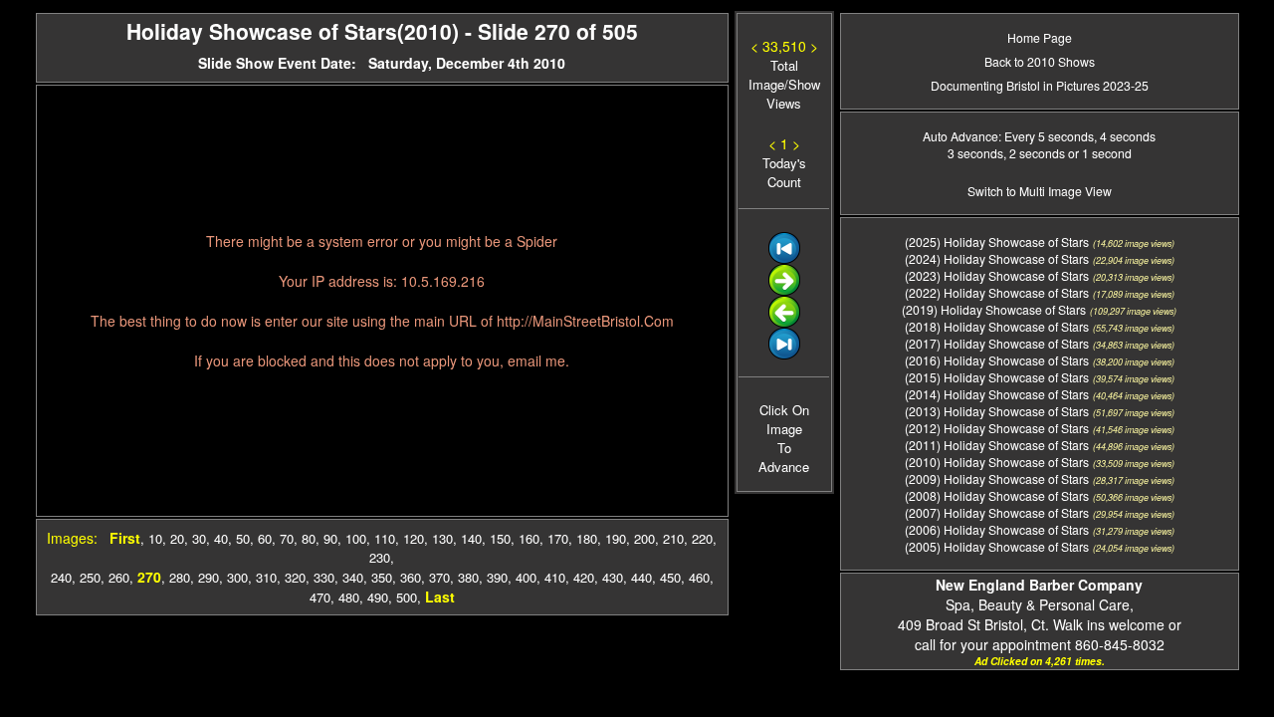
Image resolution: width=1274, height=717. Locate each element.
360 (410, 577)
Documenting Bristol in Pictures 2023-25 (1040, 85)
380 (468, 577)
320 (295, 577)
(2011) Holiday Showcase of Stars (997, 444)
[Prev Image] (784, 322)
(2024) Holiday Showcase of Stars (997, 258)
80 (309, 538)
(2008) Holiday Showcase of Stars (997, 495)
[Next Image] (784, 290)
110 (384, 538)
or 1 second (1098, 152)
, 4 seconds (1125, 135)
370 (439, 577)
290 (208, 577)
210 (673, 538)
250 (90, 577)
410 (554, 577)
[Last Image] (784, 354)
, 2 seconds (1034, 152)
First (124, 538)
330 (324, 577)
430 (612, 577)
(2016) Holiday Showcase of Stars (997, 360)
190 (615, 538)
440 (641, 577)
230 (379, 557)
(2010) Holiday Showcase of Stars (997, 461)
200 (644, 538)
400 (526, 577)
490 (377, 597)
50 (243, 538)
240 (61, 577)
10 (155, 538)
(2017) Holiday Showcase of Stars (997, 343)
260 (118, 577)
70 (287, 538)
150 (500, 538)
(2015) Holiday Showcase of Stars (997, 376)
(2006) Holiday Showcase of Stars (997, 529)
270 (149, 577)
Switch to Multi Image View (1039, 190)
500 (406, 597)
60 (265, 538)
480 (348, 597)
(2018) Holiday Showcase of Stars (997, 326)
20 (177, 538)
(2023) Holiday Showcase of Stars (997, 275)
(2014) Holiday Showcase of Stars (997, 393)
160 (529, 538)
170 (557, 538)
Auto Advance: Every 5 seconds (1008, 135)
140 (471, 538)
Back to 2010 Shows (1039, 61)
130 (442, 538)
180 (586, 538)
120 (413, 538)
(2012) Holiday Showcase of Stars (997, 427)
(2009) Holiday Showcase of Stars (997, 478)
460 (699, 577)
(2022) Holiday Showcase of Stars (997, 292)
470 (320, 597)
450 (670, 577)
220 (702, 538)
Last (440, 596)
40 (221, 538)
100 (355, 538)
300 (237, 577)
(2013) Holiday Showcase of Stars (997, 410)
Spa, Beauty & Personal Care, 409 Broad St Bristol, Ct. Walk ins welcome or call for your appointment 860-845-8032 (1039, 614)
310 (266, 577)
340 (352, 577)
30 (199, 538)
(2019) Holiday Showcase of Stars (994, 309)
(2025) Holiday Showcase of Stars (997, 241)
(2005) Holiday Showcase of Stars (997, 546)
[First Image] (784, 258)
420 (583, 577)
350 (381, 577)
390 (497, 577)
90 (330, 538)
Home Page (1039, 37)
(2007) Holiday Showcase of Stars (997, 512)
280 (179, 577)
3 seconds (975, 152)
